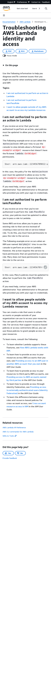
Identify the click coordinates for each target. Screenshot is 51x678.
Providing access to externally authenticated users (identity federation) (27, 390)
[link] (41, 21)
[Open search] (46, 8)
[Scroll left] (14, 8)
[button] (10, 65)
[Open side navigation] (4, 15)
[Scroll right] (39, 8)
